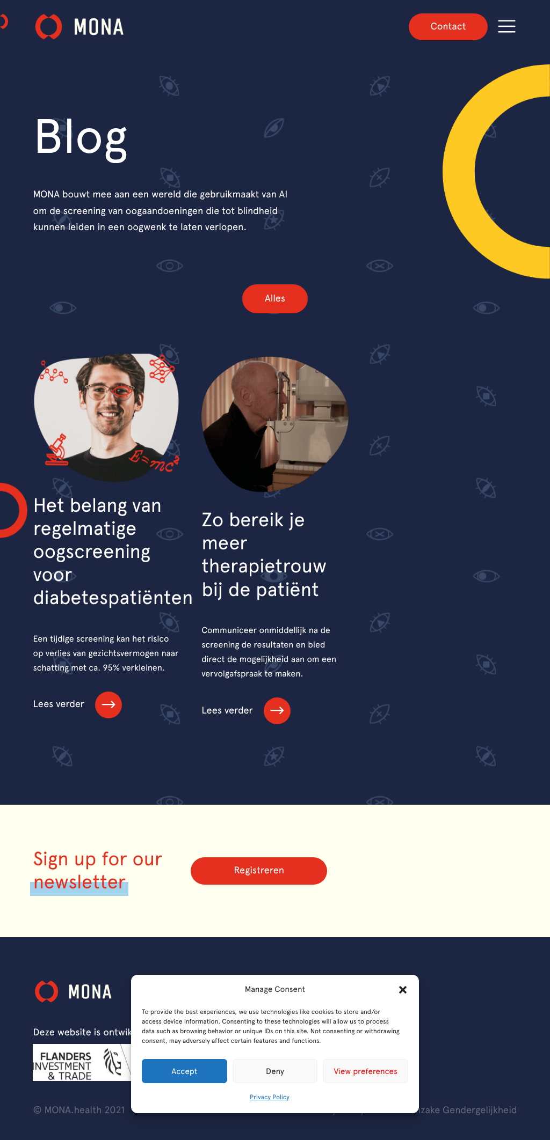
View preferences (365, 1071)
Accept (184, 1071)
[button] (402, 989)
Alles (275, 298)
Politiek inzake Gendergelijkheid (447, 1110)
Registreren (259, 870)
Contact (448, 26)
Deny (275, 1071)
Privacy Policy (270, 1097)
